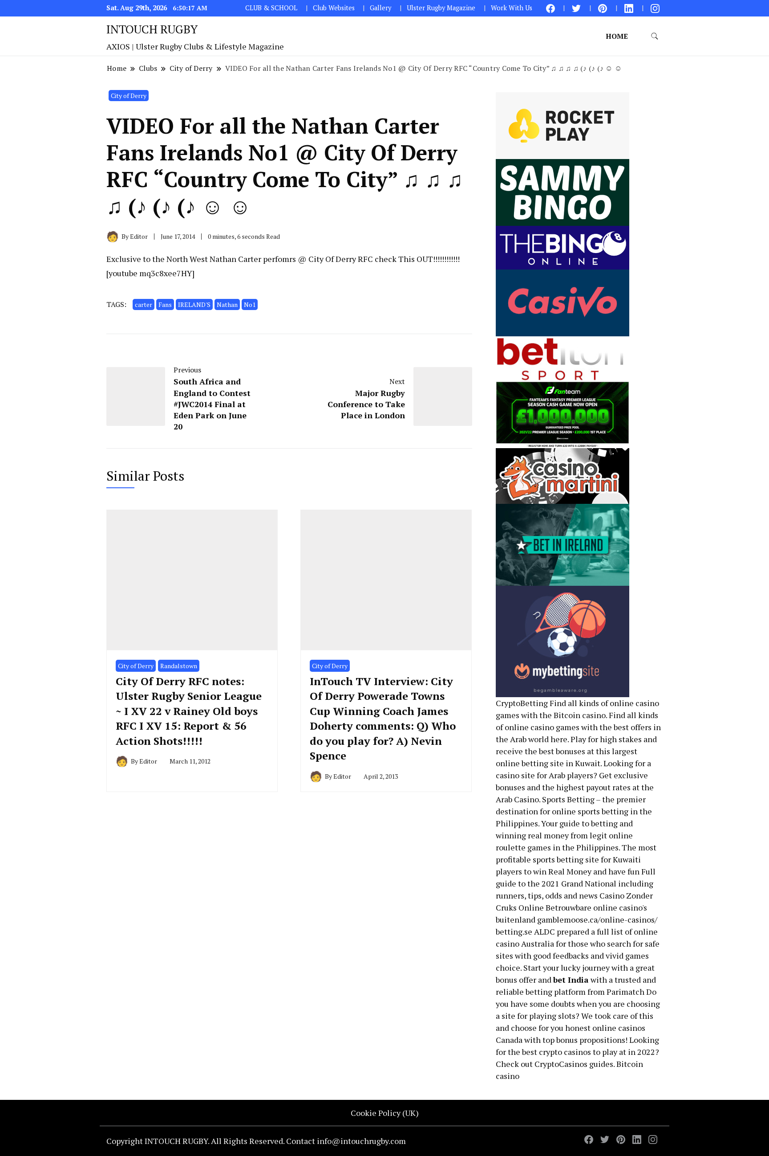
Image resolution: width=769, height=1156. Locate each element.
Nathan (227, 304)
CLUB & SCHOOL (271, 8)
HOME (617, 36)
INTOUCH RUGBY (152, 29)
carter (143, 304)
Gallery (380, 8)
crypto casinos (565, 1051)
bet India (571, 979)
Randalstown (178, 666)
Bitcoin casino (580, 715)
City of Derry (128, 95)
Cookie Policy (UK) (385, 1112)
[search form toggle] (655, 36)
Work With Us (511, 8)
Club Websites (334, 8)
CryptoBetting (522, 703)
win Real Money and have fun (586, 871)
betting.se (514, 931)
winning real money (532, 835)
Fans (165, 304)
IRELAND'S (194, 304)
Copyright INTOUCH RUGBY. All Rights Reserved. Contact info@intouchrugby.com (256, 1141)
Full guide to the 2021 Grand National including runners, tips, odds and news (576, 883)
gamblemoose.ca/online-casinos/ (597, 919)
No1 (249, 304)
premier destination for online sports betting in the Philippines (574, 811)
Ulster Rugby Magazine (441, 8)
